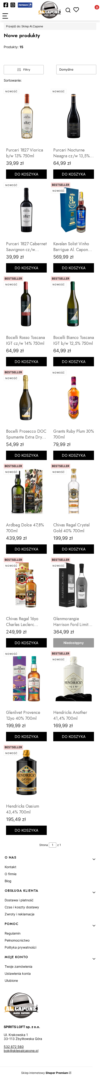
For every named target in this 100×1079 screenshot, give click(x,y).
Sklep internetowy (44, 1073)
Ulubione (11, 980)
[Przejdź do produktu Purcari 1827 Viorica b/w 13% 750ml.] (26, 116)
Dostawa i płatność (19, 900)
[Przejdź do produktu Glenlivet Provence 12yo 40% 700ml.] (26, 678)
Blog (8, 881)
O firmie (11, 874)
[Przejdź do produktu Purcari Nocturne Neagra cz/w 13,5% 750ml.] (73, 116)
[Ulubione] (76, 10)
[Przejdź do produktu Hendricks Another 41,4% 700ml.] (73, 678)
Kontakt (10, 867)
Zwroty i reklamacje (19, 914)
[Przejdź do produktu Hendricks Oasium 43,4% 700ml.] (26, 772)
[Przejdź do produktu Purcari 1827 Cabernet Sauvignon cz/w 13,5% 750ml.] (26, 210)
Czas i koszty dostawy (22, 907)
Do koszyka (26, 174)
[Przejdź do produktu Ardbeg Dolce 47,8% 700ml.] (26, 491)
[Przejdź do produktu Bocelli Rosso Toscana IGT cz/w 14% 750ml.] (26, 303)
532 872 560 (14, 1047)
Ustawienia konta (18, 973)
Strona (43, 845)
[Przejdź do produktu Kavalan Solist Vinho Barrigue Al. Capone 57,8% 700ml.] (73, 210)
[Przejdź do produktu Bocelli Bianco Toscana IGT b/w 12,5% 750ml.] (73, 303)
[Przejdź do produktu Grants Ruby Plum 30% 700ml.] (73, 397)
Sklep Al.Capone (24, 26)
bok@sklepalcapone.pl (21, 1051)
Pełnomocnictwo (17, 940)
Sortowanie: (13, 80)
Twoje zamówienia (18, 966)
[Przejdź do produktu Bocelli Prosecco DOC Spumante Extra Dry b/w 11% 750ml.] (26, 397)
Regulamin (12, 933)
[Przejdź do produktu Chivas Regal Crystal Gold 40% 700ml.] (73, 491)
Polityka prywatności (20, 947)
